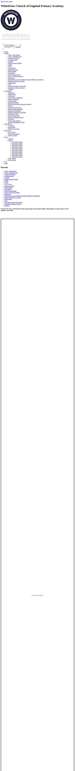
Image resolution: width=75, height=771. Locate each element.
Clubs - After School (14, 55)
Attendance (11, 93)
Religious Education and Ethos (17, 112)
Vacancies (11, 119)
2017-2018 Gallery (17, 142)
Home (6, 51)
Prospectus (11, 78)
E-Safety (10, 61)
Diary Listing (12, 158)
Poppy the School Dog (14, 107)
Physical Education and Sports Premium (19, 104)
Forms (10, 66)
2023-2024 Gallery (17, 152)
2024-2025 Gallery (17, 153)
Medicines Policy (13, 70)
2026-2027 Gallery (17, 157)
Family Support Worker (15, 63)
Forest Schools (12, 101)
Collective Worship (13, 58)
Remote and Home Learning (16, 81)
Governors (11, 125)
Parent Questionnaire (14, 74)
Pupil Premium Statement (15, 109)
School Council (12, 135)
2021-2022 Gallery (17, 148)
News (6, 137)
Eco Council (11, 132)
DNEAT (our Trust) (13, 129)
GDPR (10, 65)
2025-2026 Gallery (17, 155)
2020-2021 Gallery (17, 147)
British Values (12, 94)
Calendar (10, 139)
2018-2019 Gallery (17, 144)
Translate (18, 47)
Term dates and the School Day (17, 86)
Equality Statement (13, 99)
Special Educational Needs (16, 117)
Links (6, 163)
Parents (6, 53)
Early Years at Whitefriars (15, 97)
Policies (10, 106)
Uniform (10, 89)
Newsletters (11, 73)
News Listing (12, 160)
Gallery (10, 140)
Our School (7, 91)
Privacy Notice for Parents (15, 76)
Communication (12, 60)
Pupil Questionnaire (13, 134)
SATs (9, 84)
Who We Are (8, 124)
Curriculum (11, 96)
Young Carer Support (14, 121)
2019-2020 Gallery (17, 145)
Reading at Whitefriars (14, 111)
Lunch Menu (12, 68)
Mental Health (12, 71)
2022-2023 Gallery (17, 150)
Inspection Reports (13, 102)
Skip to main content (7, 1)
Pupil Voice (7, 130)
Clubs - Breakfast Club (14, 56)
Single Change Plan (13, 116)
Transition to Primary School (16, 88)
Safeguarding (12, 83)
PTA (5, 162)
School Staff (11, 127)
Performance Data (13, 114)
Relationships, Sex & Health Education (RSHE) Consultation (25, 79)
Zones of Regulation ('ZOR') (16, 122)
